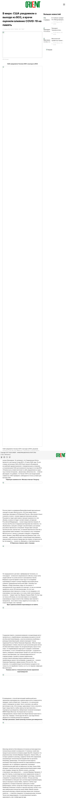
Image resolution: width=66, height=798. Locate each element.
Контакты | (8, 454)
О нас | (3, 454)
